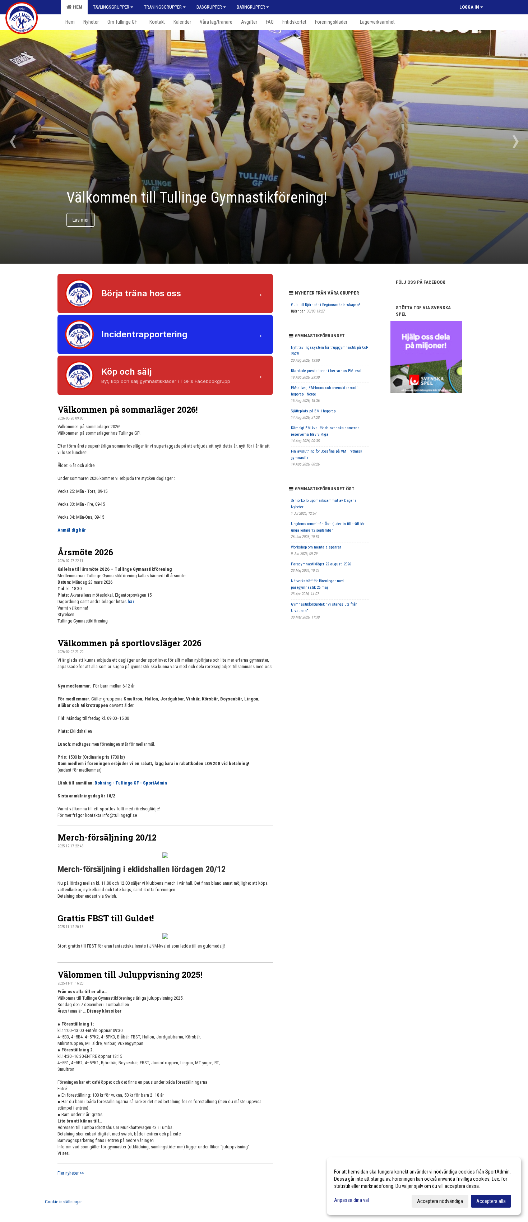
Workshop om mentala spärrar (316, 547)
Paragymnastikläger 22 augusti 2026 (321, 564)
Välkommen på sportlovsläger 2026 (129, 643)
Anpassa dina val (351, 1200)
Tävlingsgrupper (111, 7)
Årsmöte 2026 (85, 552)
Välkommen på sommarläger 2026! (127, 409)
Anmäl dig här (71, 530)
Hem (76, 7)
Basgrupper (209, 7)
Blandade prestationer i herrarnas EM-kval (326, 371)
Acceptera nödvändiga (440, 1201)
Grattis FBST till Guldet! (105, 918)
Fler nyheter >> (70, 1173)
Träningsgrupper (163, 7)
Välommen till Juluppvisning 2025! (129, 974)
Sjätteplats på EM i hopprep (313, 411)
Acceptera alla (491, 1201)
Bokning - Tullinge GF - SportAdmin (130, 783)
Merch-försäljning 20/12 (107, 837)
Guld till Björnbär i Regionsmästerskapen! (325, 304)
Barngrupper (251, 7)
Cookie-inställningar (63, 1201)
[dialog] (424, 1186)
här (131, 601)
